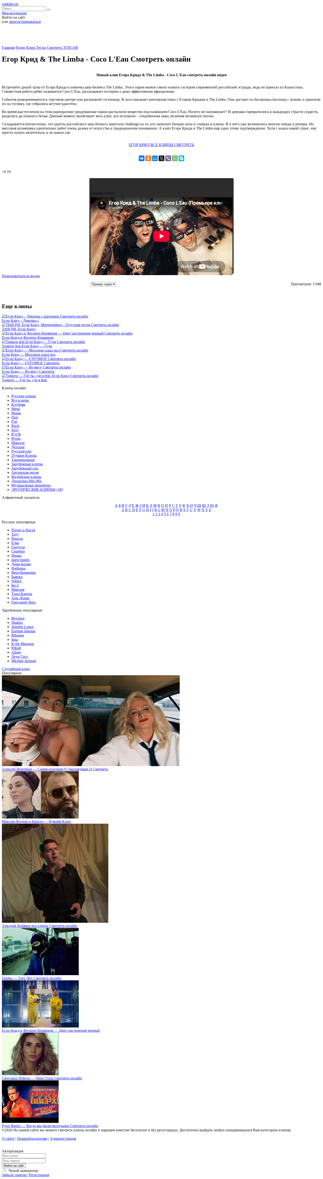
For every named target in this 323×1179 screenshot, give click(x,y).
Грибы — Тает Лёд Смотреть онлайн (31, 978)
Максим (17, 589)
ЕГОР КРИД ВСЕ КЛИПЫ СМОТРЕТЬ (161, 145)
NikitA (16, 581)
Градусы (18, 547)
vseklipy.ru (10, 4)
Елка (15, 543)
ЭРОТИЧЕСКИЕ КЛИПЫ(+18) (37, 489)
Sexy (15, 430)
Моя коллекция (14, 13)
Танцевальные (23, 460)
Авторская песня (25, 472)
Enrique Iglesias (23, 631)
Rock (15, 426)
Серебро (18, 551)
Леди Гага (19, 657)
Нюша (16, 556)
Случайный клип (16, 669)
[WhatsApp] (175, 158)
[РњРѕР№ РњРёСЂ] (155, 158)
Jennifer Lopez (22, 627)
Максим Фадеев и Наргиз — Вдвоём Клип (36, 821)
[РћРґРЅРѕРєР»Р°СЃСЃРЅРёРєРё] (148, 158)
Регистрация (39, 1175)
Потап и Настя (23, 530)
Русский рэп (21, 451)
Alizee (16, 652)
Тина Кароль (21, 594)
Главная (8, 48)
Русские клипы (23, 396)
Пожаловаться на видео (21, 276)
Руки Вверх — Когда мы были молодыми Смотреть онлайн (50, 1126)
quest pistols (20, 560)
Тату (15, 534)
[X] (161, 158)
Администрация (63, 1139)
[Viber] (168, 158)
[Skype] (181, 158)
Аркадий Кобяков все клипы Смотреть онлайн (39, 926)
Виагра (17, 539)
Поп (14, 417)
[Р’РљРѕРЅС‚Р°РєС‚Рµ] (141, 158)
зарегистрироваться (25, 22)
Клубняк (18, 405)
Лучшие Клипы (24, 455)
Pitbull (16, 648)
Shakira (17, 623)
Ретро (16, 438)
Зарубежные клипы (27, 464)
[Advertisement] (161, 36)
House (16, 413)
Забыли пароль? (15, 1175)
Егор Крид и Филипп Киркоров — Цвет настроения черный (51, 1030)
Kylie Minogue (22, 644)
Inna (14, 640)
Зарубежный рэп (24, 468)
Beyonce (18, 618)
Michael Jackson (23, 661)
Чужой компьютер (23, 1171)
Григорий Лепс (23, 602)
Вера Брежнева (23, 573)
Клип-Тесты (36, 48)
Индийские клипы (26, 477)
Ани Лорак (20, 598)
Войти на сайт (14, 1165)
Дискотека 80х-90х (26, 481)
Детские (18, 447)
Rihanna (17, 635)
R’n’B (16, 434)
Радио (20, 48)
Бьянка (16, 577)
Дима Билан (21, 564)
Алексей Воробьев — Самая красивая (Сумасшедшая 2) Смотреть (55, 769)
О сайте (8, 1139)
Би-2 (15, 585)
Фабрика (18, 568)
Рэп (14, 422)
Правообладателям (32, 1139)
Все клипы (20, 400)
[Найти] (48, 9)
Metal (15, 409)
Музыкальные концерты (31, 485)
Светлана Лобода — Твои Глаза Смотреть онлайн (42, 1078)
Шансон (18, 443)
